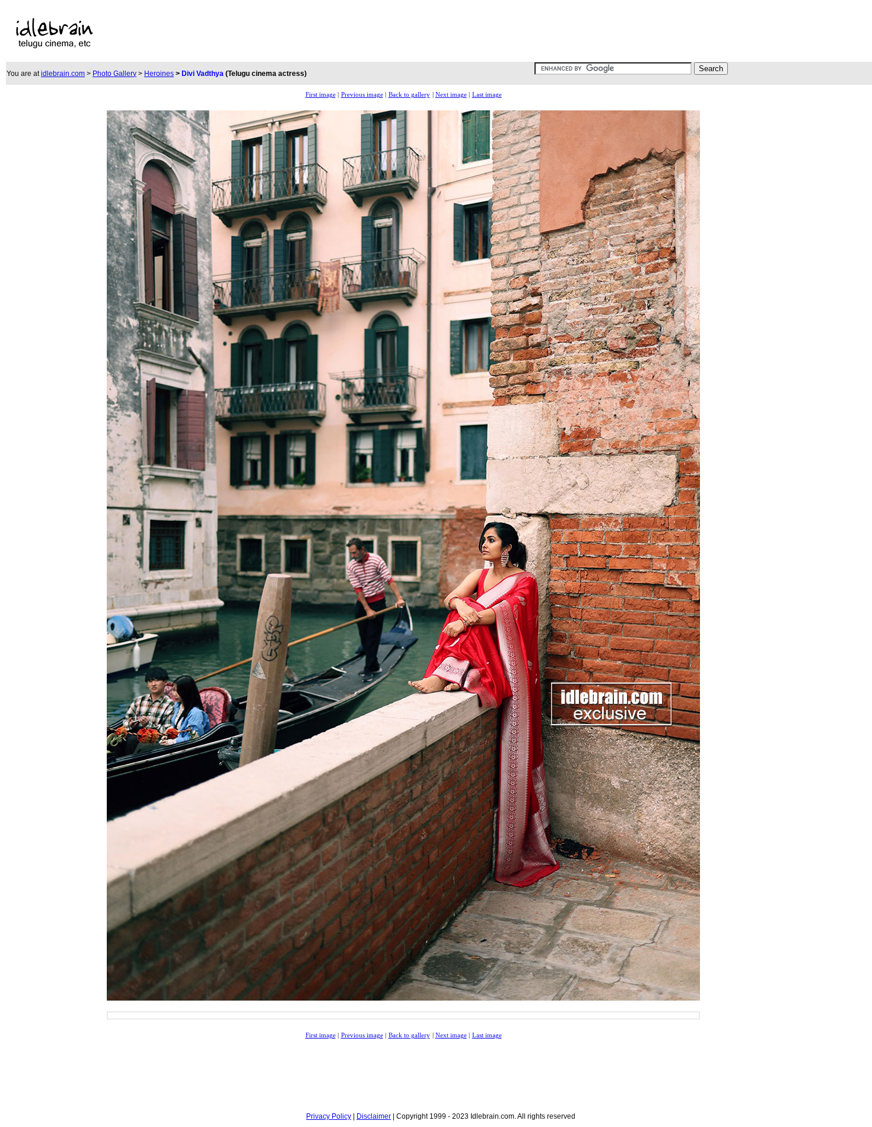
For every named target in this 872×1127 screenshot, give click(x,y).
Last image (487, 94)
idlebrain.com (63, 73)
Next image (451, 94)
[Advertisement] (381, 33)
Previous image (362, 94)
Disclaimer (374, 1116)
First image (320, 94)
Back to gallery (409, 94)
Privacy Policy (328, 1116)
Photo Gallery (114, 73)
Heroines (159, 73)
